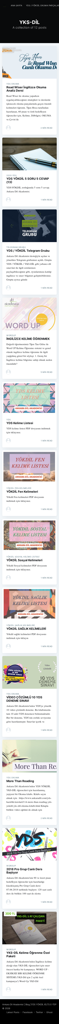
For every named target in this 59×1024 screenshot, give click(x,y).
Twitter (39, 1012)
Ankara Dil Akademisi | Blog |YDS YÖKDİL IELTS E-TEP (29, 1004)
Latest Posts (13, 1012)
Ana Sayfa (16, 5)
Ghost (49, 1012)
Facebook (28, 1012)
